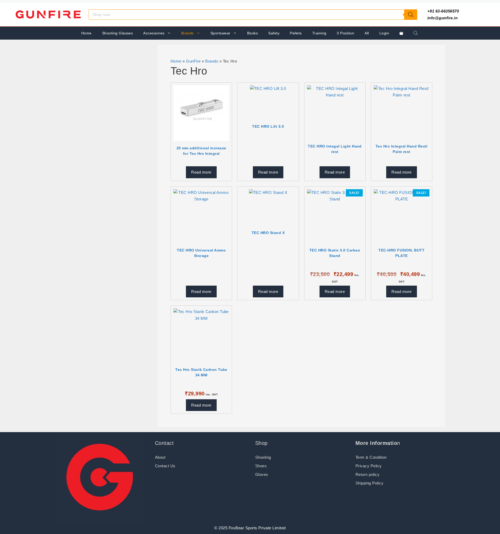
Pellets (296, 33)
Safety (273, 33)
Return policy (367, 474)
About (160, 457)
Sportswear (220, 33)
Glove (260, 474)
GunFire (193, 61)
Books (252, 33)
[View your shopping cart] (401, 33)
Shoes (261, 466)
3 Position (345, 33)
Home (86, 33)
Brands (187, 33)
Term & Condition (371, 457)
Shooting (263, 457)
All (367, 33)
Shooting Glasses (117, 33)
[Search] (410, 14)
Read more (201, 172)
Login (384, 33)
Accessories (153, 33)
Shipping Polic (368, 483)
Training (319, 33)
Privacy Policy (368, 466)
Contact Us (165, 466)
